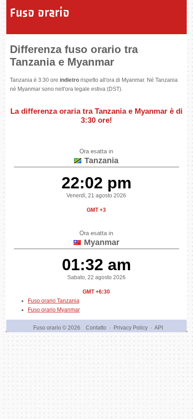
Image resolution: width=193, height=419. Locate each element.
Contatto (96, 328)
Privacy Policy (131, 328)
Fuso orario (40, 12)
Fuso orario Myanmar (54, 310)
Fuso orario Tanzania (53, 301)
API (158, 328)
